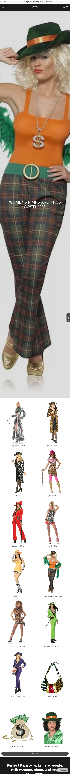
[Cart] (67, 7)
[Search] (3, 7)
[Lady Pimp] (17, 573)
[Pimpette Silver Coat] (17, 423)
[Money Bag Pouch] (17, 723)
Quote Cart (68, 318)
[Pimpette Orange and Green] (52, 573)
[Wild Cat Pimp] (52, 423)
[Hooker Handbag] (52, 673)
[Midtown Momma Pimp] (52, 623)
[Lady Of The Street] (52, 473)
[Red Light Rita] (52, 523)
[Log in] (64, 7)
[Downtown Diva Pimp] (17, 673)
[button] (6, 7)
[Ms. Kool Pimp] (17, 473)
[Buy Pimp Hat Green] (52, 723)
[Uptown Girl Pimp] (17, 523)
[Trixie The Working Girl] (17, 623)
